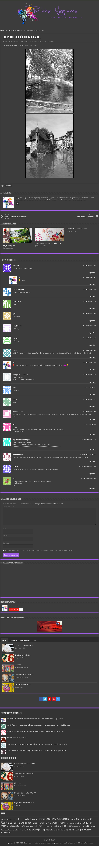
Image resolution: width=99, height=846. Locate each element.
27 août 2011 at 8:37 (90, 387)
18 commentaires (37, 41)
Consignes (34, 823)
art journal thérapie (27, 819)
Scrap (35, 829)
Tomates (4, 832)
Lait (61, 826)
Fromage (42, 826)
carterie (15, 822)
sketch (71, 830)
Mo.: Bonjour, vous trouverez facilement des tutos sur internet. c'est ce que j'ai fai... (35, 719)
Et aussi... (12, 30)
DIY (48, 822)
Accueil (4, 30)
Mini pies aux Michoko (85, 216)
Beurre (73, 819)
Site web (6, 543)
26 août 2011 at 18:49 (89, 350)
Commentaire (8, 507)
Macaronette (18, 412)
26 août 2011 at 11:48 (89, 265)
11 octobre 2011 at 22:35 (88, 479)
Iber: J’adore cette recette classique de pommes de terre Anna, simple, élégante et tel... (37, 750)
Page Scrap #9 (9, 245)
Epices (78, 823)
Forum (14, 826)
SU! (89, 829)
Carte (5, 822)
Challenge (25, 823)
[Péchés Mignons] (49, 13)
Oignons (92, 826)
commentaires (25, 640)
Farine (9, 826)
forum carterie (32, 826)
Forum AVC (21, 826)
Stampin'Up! (81, 829)
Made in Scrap (77, 826)
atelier (50, 819)
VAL (14, 479)
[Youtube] (54, 699)
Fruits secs (49, 826)
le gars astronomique (21, 440)
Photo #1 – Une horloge (77, 229)
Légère (69, 826)
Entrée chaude (71, 823)
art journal (15, 819)
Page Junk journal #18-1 (23, 684)
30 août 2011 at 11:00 (89, 411)
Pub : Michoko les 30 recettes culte (16, 217)
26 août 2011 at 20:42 (89, 362)
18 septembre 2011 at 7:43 (88, 454)
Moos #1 (18, 665)
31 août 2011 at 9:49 (90, 424)
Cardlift (88, 819)
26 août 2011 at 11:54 (89, 277)
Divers (18, 30)
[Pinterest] (49, 699)
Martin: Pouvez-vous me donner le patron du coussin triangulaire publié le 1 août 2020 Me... (38, 725)
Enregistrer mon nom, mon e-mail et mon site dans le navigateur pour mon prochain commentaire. (39, 550)
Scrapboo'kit (46, 830)
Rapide (27, 829)
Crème (42, 823)
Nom (5, 528)
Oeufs (86, 825)
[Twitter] (45, 699)
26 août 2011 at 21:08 (89, 374)
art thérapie (41, 819)
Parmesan (4, 830)
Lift (64, 825)
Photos (8, 186)
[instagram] (58, 699)
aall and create (6, 819)
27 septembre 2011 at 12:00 (87, 466)
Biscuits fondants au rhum (24, 645)
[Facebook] (41, 699)
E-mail (5, 536)
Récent (4, 640)
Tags (34, 640)
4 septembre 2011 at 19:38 (88, 439)
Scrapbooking (60, 829)
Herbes (56, 826)
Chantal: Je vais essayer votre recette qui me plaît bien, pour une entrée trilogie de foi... (37, 744)
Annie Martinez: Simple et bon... (18, 738)
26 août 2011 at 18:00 (89, 338)
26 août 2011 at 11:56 (89, 289)
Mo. (6, 41)
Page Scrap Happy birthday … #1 (48, 243)
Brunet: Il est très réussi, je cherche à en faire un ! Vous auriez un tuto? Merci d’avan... (36, 731)
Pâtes (21, 830)
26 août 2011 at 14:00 (89, 301)
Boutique (80, 819)
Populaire (13, 640)
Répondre (92, 272)
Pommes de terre (13, 830)
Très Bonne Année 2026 (23, 655)
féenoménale (18, 454)
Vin (10, 832)
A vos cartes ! (62, 818)
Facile (84, 822)
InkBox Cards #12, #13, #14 (24, 674)
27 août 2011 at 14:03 (89, 399)
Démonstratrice (58, 822)
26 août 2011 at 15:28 (89, 326)
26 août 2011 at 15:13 (89, 313)
